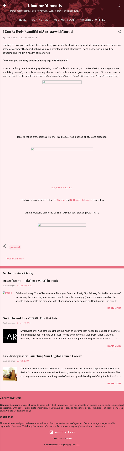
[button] (119, 32)
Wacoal (61, 200)
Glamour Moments (45, 5)
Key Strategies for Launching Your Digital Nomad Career (42, 356)
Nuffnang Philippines (81, 200)
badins (69, 438)
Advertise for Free (92, 19)
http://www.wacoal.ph (62, 187)
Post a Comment (15, 258)
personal (15, 247)
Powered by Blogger (64, 432)
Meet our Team (64, 19)
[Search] (119, 6)
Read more (114, 308)
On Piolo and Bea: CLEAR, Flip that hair (30, 318)
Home (22, 19)
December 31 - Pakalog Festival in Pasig (30, 281)
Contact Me (40, 19)
